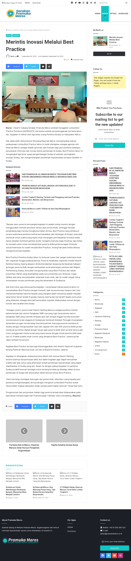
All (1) (109, 54)
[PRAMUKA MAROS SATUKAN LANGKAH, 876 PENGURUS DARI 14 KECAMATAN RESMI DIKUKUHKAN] (13, 189)
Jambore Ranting (102, 316)
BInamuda (99, 304)
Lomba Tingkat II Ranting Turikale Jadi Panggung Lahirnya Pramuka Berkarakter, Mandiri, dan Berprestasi (117, 227)
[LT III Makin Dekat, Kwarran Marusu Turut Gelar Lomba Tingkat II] (71, 478)
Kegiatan (16, 35)
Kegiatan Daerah (102, 342)
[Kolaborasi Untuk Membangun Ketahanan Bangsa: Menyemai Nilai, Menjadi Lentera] (17, 478)
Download (36, 3)
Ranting (98, 321)
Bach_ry (13, 56)
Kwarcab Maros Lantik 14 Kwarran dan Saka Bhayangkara (46, 209)
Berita (105, 13)
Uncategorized (101, 350)
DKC (97, 312)
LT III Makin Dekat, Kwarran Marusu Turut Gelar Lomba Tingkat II (71, 489)
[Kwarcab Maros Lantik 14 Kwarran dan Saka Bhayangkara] (13, 212)
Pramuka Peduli (101, 329)
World (97, 354)
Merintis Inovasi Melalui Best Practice (116, 39)
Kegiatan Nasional (102, 333)
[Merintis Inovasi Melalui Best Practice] (100, 41)
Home (10, 30)
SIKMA (27, 3)
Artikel (113, 13)
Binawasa (99, 337)
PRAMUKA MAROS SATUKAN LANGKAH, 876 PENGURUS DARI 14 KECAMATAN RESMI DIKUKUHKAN (116, 205)
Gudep (98, 325)
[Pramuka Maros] (22, 13)
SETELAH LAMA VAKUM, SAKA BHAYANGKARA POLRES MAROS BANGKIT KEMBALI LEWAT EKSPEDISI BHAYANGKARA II (117, 263)
